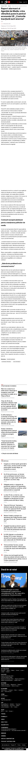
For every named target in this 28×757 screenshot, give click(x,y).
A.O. (2, 21)
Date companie (6, 748)
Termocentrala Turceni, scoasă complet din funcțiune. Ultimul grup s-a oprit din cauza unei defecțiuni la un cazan (15, 547)
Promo (19, 745)
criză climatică (16, 361)
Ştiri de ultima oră (5, 745)
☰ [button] (2, 2)
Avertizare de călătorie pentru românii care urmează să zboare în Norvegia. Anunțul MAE (13, 651)
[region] (14, 753)
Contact (23, 745)
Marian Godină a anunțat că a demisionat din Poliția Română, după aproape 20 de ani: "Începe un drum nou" (15, 518)
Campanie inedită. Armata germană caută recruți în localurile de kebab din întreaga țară (13, 613)
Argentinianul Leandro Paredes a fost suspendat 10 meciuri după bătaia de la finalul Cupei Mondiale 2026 (14, 599)
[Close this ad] (27, 749)
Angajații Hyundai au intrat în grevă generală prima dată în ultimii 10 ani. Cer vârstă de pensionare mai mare (15, 527)
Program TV (13, 745)
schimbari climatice (6, 361)
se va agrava (4, 135)
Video (20, 2)
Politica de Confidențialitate (16, 749)
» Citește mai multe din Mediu (9, 453)
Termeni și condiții (15, 748)
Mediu (9, 6)
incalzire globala (11, 359)
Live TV (25, 2)
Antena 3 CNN (4, 6)
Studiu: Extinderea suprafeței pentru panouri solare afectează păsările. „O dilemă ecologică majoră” (9, 432)
